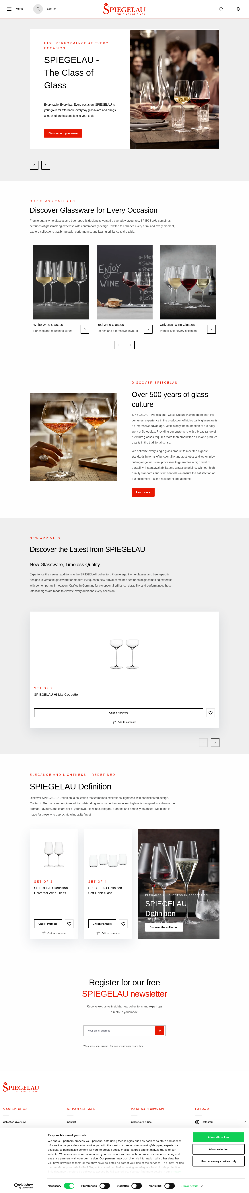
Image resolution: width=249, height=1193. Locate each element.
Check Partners (118, 712)
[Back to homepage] (24, 1088)
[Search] (38, 9)
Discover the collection (164, 927)
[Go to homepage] (124, 9)
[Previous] (118, 345)
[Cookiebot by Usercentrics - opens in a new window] (24, 1186)
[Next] (130, 345)
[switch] (105, 1186)
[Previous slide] (34, 165)
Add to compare (127, 721)
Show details (190, 1185)
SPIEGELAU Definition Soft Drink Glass (105, 890)
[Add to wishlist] (210, 712)
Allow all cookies (218, 1137)
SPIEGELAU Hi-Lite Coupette (56, 694)
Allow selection (218, 1149)
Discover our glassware (63, 133)
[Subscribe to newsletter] (159, 1030)
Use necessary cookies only (218, 1161)
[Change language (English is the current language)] (238, 9)
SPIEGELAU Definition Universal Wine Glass (51, 890)
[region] (124, 679)
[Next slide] (45, 165)
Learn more (143, 492)
